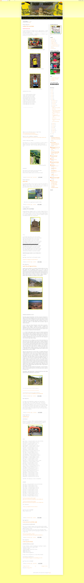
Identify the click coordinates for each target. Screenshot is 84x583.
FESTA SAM (25, 181)
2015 (52, 95)
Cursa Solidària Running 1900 (55, 162)
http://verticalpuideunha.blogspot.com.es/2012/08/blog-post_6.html (32, 557)
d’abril (53, 127)
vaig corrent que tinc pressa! (55, 177)
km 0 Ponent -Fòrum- (54, 184)
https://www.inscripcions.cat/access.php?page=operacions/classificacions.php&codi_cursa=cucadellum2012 (33, 499)
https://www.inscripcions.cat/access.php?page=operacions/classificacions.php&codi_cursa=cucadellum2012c (33, 502)
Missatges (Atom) (29, 567)
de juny (53, 124)
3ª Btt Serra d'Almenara (54, 175)
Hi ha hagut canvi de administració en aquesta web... (56, 115)
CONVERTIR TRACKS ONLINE (55, 77)
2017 (52, 92)
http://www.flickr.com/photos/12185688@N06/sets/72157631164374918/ (33, 393)
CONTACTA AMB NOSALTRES (53, 18)
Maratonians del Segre (54, 181)
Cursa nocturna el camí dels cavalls (30, 522)
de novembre (54, 102)
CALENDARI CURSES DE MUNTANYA (39, 18)
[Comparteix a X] (40, 177)
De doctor (52, 158)
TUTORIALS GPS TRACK (54, 79)
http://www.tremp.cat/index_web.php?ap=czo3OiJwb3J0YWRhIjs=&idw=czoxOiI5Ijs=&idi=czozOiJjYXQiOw (32, 534)
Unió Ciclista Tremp (54, 183)
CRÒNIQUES (52, 41)
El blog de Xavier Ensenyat (55, 162)
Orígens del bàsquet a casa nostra (55, 149)
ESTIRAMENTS (53, 80)
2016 (52, 93)
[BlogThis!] (39, 177)
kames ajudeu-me (53, 170)
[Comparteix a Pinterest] (41, 177)
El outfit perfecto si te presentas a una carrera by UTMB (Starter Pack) (55, 139)
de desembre (54, 100)
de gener (53, 132)
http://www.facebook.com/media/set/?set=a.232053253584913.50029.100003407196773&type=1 (31, 390)
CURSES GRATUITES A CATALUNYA (27, 18)
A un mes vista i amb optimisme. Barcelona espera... (55, 172)
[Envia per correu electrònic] (38, 177)
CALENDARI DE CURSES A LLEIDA (32, 16)
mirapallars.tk (53, 186)
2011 (52, 133)
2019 (52, 89)
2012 (52, 99)
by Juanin (52, 180)
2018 (52, 90)
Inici (35, 566)
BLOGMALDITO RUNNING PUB (55, 137)
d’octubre (53, 103)
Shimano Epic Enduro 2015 (54, 165)
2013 (52, 98)
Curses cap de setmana (28, 541)
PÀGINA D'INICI (24, 16)
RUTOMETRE (53, 48)
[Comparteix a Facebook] (40, 204)
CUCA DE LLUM (26, 417)
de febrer (53, 130)
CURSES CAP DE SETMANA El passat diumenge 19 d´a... (56, 111)
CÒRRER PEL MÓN (53, 43)
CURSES (52, 39)
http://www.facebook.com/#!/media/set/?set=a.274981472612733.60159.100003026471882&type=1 (30, 134)
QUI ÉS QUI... (53, 40)
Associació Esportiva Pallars (55, 151)
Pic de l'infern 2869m (54, 156)
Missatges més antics (44, 566)
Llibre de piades (53, 142)
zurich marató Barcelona (54, 46)
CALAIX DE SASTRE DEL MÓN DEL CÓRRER (55, 148)
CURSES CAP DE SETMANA (28, 26)
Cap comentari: (35, 177)
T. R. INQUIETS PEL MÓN (54, 44)
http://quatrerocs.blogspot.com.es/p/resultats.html (30, 259)
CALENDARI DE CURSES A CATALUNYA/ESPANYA (46, 16)
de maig (53, 126)
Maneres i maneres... (54, 159)
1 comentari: (34, 204)
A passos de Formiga (54, 155)
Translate (29, 22)
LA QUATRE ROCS (53, 168)
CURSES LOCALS (53, 42)
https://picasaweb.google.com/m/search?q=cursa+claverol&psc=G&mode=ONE (34, 137)
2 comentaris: (35, 412)
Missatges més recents (26, 566)
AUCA (52, 47)
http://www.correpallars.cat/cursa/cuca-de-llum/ (30, 506)
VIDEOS (46, 18)
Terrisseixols (53, 165)
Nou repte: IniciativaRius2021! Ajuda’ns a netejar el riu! (55, 153)
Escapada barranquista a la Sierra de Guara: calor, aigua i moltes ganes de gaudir (55, 144)
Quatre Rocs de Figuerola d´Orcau (29, 266)
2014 (52, 96)
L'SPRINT (52, 174)
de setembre (54, 105)
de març (53, 129)
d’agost (53, 106)
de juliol (53, 123)
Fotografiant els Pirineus (54, 187)
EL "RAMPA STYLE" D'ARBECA (55, 178)
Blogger (50, 572)
